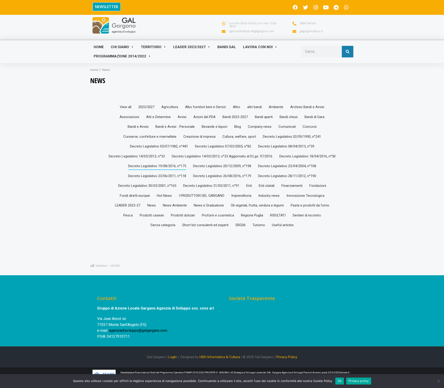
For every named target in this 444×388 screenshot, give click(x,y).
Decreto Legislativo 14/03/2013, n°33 (137, 156)
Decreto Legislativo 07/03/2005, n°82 (223, 146)
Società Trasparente (252, 298)
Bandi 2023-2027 (235, 117)
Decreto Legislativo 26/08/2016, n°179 (222, 176)
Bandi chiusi (289, 117)
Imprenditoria (241, 196)
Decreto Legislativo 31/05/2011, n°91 (211, 186)
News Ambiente (175, 205)
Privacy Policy (286, 357)
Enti (249, 186)
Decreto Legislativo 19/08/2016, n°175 (157, 166)
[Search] (347, 51)
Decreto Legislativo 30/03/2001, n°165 (147, 186)
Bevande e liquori (214, 127)
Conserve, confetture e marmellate (149, 137)
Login (172, 357)
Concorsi (310, 127)
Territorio (151, 47)
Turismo (259, 225)
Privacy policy (358, 381)
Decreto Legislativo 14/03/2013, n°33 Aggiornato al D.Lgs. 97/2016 (222, 156)
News (151, 205)
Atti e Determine (158, 117)
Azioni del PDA (204, 117)
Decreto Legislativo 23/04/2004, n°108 (287, 166)
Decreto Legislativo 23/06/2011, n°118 (157, 176)
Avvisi (182, 117)
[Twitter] (305, 7)
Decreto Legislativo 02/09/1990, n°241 (292, 137)
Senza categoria (163, 225)
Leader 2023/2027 (189, 47)
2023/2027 (146, 107)
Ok (340, 381)
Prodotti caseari (152, 215)
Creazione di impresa (199, 137)
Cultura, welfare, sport (239, 137)
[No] (438, 381)
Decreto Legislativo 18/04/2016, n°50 (307, 156)
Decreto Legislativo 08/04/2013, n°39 (286, 146)
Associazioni (129, 117)
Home (99, 47)
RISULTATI (278, 215)
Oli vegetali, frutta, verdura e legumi (257, 205)
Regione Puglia (252, 215)
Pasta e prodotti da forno (310, 205)
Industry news (269, 196)
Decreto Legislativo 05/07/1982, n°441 (159, 146)
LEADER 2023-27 (127, 205)
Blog (237, 127)
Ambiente (276, 107)
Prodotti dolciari (183, 215)
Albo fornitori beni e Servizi (205, 107)
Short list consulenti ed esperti (205, 225)
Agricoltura (169, 107)
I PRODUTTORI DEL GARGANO (201, 196)
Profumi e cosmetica (218, 215)
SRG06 (240, 225)
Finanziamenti (291, 186)
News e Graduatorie (209, 205)
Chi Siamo (120, 47)
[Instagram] (316, 7)
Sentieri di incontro (307, 215)
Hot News (164, 196)
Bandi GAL (226, 47)
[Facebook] (295, 7)
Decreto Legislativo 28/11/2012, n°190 (287, 176)
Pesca (128, 215)
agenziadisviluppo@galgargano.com (138, 330)
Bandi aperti (264, 117)
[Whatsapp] (346, 7)
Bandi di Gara (314, 117)
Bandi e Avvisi (138, 127)
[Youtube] (326, 7)
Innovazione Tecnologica (305, 196)
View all (125, 107)
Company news (259, 127)
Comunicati (287, 127)
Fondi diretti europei (135, 196)
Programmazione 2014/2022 (120, 56)
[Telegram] (336, 7)
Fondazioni (317, 186)
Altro (236, 107)
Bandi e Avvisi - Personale (175, 127)
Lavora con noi (258, 47)
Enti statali (266, 186)
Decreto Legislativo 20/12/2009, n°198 (222, 166)
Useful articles (283, 225)
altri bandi (254, 107)
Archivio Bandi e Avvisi (307, 107)
